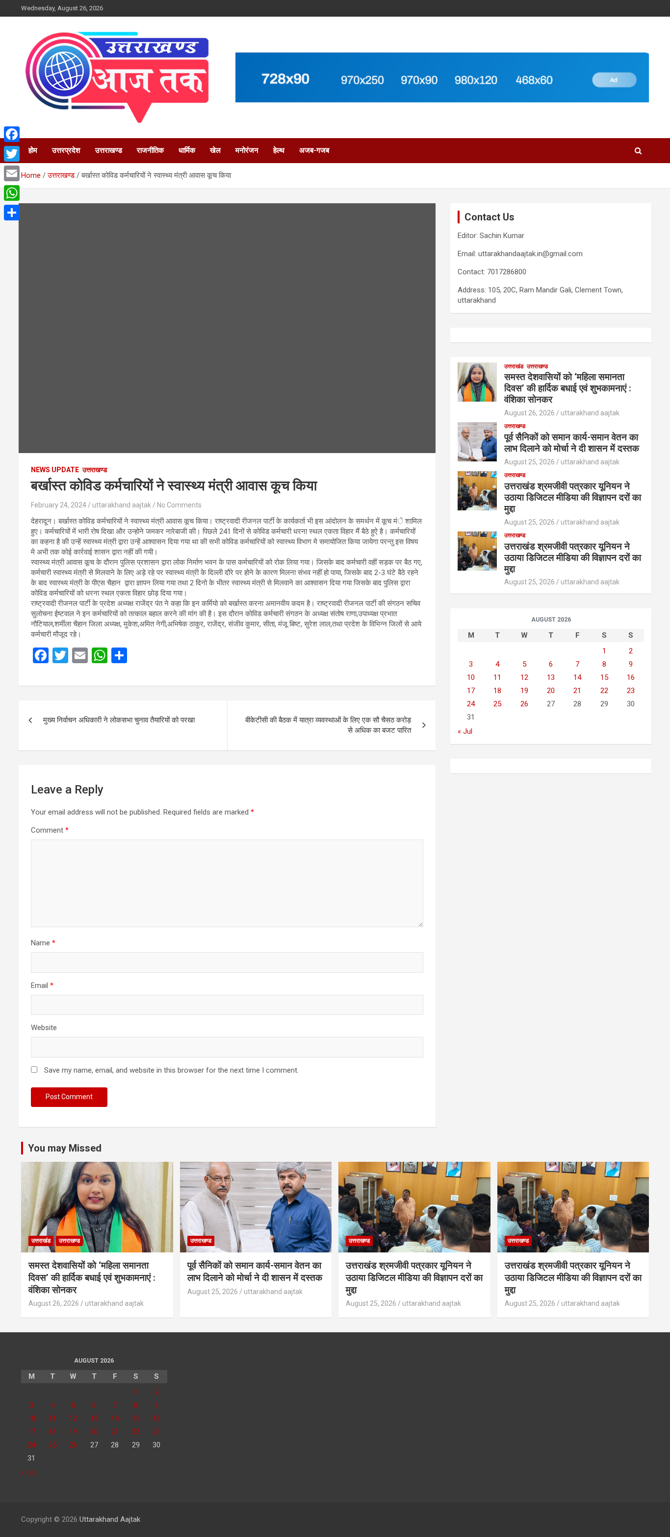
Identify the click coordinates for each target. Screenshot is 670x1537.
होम (32, 150)
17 (471, 690)
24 (471, 703)
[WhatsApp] (12, 193)
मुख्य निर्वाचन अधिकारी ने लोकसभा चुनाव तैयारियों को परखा (119, 720)
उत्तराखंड (513, 366)
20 (551, 690)
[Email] (12, 173)
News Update (55, 470)
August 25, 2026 (529, 462)
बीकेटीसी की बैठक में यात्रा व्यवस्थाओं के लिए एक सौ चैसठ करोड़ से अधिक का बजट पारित (328, 725)
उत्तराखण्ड (108, 150)
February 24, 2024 (58, 505)
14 (577, 677)
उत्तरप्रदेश (66, 150)
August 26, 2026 (529, 413)
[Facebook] (12, 134)
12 (524, 677)
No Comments (179, 505)
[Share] (12, 212)
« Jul (465, 731)
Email (42, 985)
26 (524, 703)
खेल (215, 150)
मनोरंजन (246, 150)
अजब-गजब (314, 150)
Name (43, 942)
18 (497, 690)
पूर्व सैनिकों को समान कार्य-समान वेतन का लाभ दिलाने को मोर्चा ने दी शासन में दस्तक (571, 443)
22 (604, 690)
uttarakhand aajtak (121, 505)
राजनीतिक (150, 150)
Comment (50, 830)
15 (604, 677)
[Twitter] (12, 154)
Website (44, 1027)
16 (631, 677)
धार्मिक (187, 150)
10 (471, 677)
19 (524, 690)
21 (577, 690)
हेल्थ (278, 150)
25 (497, 703)
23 (631, 690)
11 (497, 677)
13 (551, 677)
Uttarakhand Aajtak (109, 1519)
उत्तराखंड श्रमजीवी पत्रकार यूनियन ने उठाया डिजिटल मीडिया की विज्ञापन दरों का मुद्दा (572, 497)
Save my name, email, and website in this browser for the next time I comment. (171, 1070)
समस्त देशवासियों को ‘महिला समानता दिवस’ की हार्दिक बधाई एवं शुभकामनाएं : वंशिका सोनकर (567, 388)
